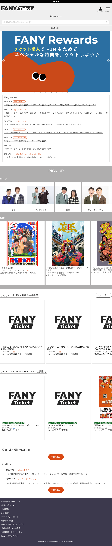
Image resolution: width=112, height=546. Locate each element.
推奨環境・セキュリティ (11, 532)
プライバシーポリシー (10, 517)
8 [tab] (75, 92)
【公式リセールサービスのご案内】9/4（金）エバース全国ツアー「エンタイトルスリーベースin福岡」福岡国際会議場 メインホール (53, 133)
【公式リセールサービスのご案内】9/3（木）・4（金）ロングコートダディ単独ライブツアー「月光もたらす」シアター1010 (50, 105)
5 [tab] (59, 92)
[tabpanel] (56, 61)
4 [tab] (54, 92)
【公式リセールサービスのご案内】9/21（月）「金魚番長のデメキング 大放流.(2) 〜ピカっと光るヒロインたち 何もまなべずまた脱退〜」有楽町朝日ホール (55, 114)
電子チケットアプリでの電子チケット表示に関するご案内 (25, 141)
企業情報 (5, 509)
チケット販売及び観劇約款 (12, 524)
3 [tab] (48, 92)
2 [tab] (43, 92)
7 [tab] (70, 92)
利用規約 (5, 513)
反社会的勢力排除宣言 (10, 528)
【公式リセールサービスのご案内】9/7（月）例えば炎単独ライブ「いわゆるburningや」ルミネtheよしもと (43, 124)
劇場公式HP (6, 505)
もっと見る (103, 295)
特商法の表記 (7, 521)
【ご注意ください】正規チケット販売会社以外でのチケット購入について (31, 157)
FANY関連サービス (9, 501)
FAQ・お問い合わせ (10, 536)
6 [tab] (65, 92)
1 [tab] (37, 92)
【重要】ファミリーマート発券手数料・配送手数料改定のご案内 (27, 149)
